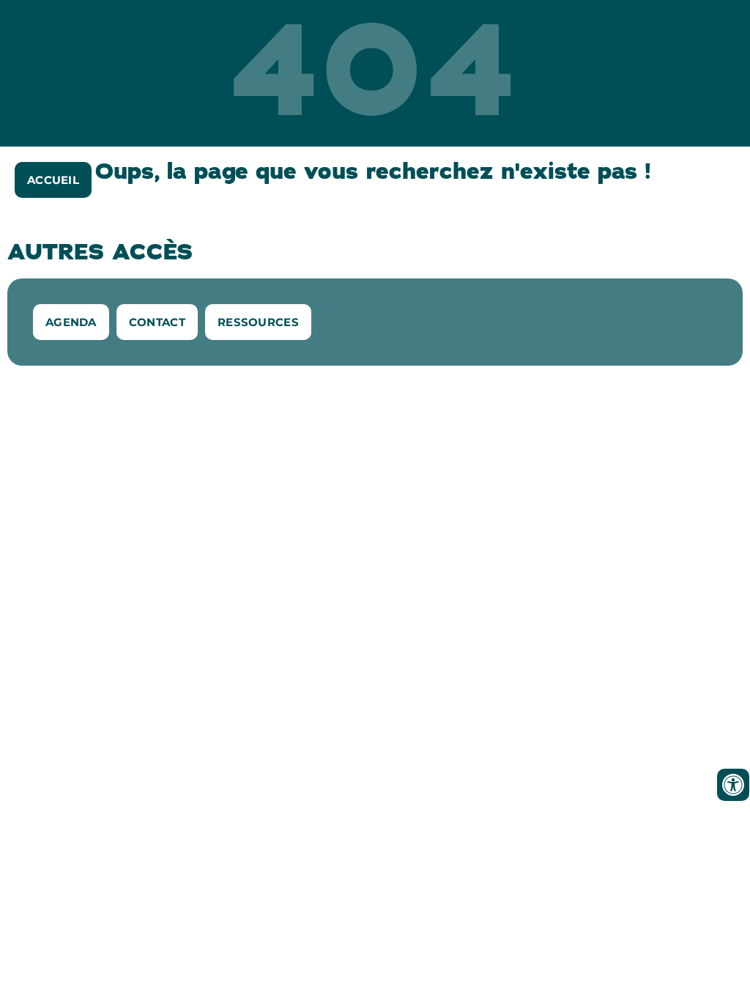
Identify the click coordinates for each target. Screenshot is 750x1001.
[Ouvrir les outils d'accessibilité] (733, 785)
